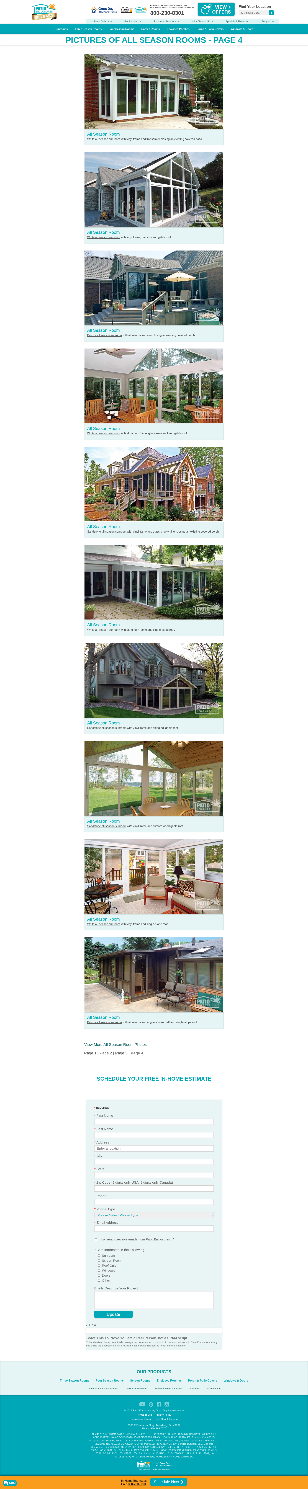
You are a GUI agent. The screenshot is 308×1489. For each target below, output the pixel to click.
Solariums (194, 1388)
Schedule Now (167, 1482)
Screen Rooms (150, 28)
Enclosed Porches (178, 28)
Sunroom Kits (214, 1388)
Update (113, 1314)
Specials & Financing (237, 21)
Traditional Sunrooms (136, 1388)
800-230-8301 (137, 1484)
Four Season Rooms (121, 28)
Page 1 (90, 1053)
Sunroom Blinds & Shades (168, 1388)
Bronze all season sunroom (104, 335)
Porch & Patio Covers (210, 28)
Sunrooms (61, 28)
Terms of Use (144, 1414)
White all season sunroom (103, 139)
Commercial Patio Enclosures (102, 1388)
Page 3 (121, 1053)
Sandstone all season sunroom (106, 531)
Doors (106, 1275)
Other (106, 1280)
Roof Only (109, 1265)
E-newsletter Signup (141, 1419)
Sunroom (108, 1255)
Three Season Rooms (88, 28)
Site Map (161, 1419)
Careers (173, 1419)
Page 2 (106, 1053)
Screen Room (112, 1260)
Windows (108, 1270)
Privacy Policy (163, 1414)
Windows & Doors (242, 28)
